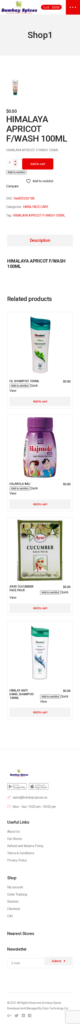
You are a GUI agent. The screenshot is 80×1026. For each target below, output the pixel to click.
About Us (13, 831)
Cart (10, 916)
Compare (12, 186)
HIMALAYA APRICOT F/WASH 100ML (39, 215)
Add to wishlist (16, 172)
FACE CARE (40, 207)
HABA (27, 207)
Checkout (13, 909)
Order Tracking (17, 894)
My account (15, 887)
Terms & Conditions (20, 853)
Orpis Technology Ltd (55, 1008)
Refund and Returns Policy (25, 846)
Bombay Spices (51, 1002)
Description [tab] (40, 240)
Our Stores (14, 839)
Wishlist (12, 902)
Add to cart (37, 164)
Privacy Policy (17, 860)
